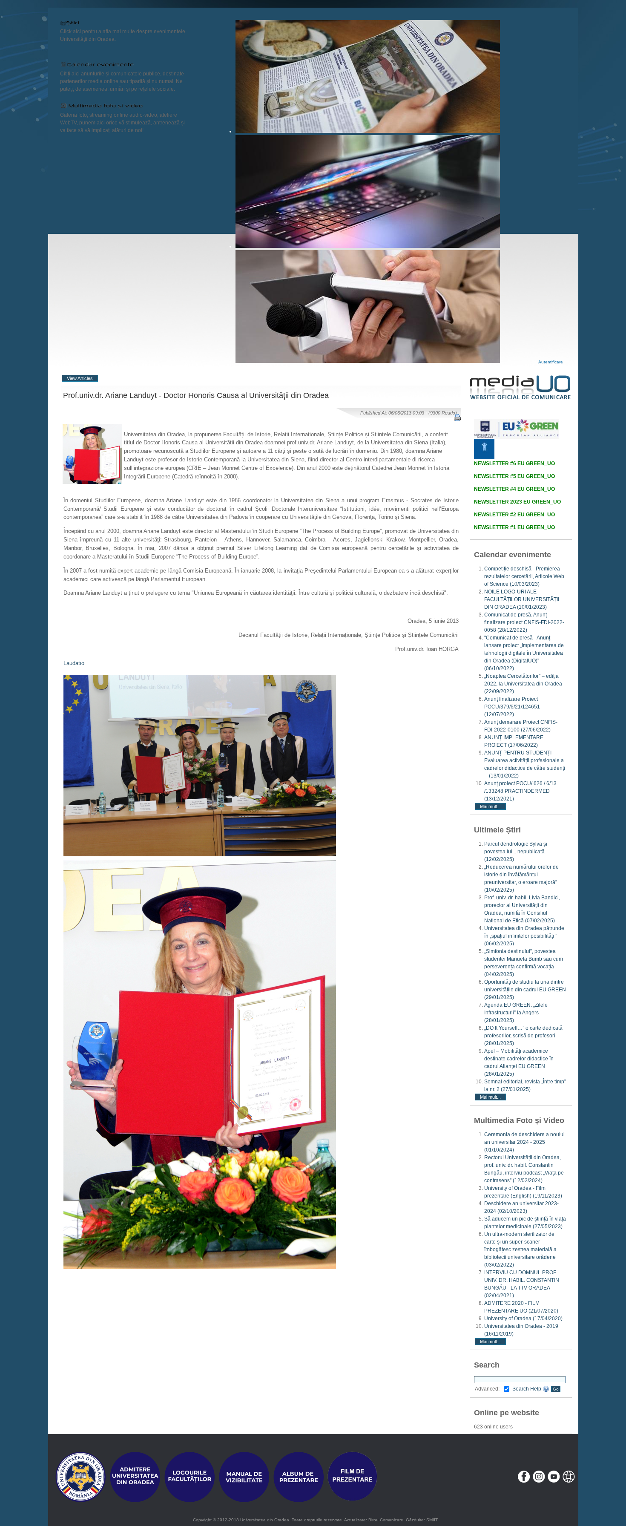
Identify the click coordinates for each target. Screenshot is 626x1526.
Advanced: (487, 1389)
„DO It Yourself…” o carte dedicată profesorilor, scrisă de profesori (523, 1035)
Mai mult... (490, 806)
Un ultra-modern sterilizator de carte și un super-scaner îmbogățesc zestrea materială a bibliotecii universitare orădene (520, 1249)
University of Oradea (523, 1319)
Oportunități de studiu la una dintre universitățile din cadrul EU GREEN (525, 989)
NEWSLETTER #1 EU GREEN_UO (514, 527)
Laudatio (73, 663)
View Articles (80, 378)
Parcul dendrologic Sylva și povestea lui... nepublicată (515, 851)
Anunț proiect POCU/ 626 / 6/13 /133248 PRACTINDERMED (520, 791)
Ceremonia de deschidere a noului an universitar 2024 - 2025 (524, 1142)
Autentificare (550, 362)
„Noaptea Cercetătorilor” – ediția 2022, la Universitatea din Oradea (523, 683)
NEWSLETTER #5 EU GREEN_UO (514, 476)
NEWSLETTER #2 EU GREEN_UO (514, 515)
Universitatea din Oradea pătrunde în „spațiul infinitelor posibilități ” (524, 936)
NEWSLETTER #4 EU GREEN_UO (514, 489)
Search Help (527, 1389)
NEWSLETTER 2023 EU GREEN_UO (517, 502)
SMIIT (432, 1519)
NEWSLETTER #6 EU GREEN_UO (514, 463)
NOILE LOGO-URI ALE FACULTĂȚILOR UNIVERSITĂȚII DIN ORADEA (521, 599)
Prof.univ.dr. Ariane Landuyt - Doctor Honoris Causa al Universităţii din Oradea (196, 395)
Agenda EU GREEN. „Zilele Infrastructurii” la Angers (516, 1012)
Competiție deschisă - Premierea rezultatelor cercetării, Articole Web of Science (524, 576)
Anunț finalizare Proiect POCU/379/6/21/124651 (512, 706)
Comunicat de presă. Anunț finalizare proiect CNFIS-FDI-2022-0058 (524, 622)
